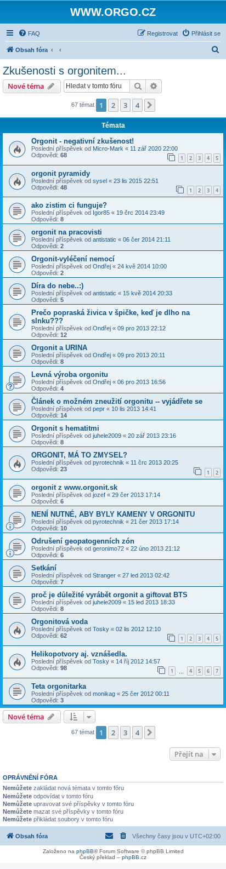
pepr (99, 408)
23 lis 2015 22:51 (136, 181)
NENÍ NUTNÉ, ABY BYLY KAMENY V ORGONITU (113, 514)
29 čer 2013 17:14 (136, 494)
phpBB (85, 851)
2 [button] (113, 105)
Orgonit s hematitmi (65, 428)
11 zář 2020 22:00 (154, 148)
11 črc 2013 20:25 (154, 462)
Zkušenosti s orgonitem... (64, 71)
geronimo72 (108, 548)
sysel (100, 181)
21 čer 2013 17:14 (155, 521)
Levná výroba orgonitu (69, 374)
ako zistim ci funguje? (69, 205)
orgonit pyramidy (60, 173)
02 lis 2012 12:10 (138, 629)
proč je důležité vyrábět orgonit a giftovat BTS (109, 595)
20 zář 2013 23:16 (152, 435)
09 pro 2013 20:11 (141, 355)
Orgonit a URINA (59, 348)
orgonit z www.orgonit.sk (74, 487)
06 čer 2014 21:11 (147, 239)
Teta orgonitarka (58, 686)
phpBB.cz (134, 857)
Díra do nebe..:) (57, 286)
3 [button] (125, 105)
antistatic (104, 239)
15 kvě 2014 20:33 (147, 293)
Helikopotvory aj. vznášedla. (79, 654)
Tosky (101, 629)
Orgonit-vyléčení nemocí (73, 259)
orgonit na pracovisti (66, 232)
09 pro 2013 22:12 (141, 328)
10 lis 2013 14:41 (133, 408)
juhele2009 (107, 435)
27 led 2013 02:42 (146, 575)
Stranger (104, 575)
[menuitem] (29, 33)
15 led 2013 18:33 (151, 602)
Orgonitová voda (59, 622)
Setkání (43, 568)
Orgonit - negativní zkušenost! (82, 141)
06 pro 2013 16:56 (141, 382)
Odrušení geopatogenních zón (82, 541)
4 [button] (137, 105)
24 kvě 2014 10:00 (142, 266)
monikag (104, 693)
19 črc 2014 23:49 (140, 212)
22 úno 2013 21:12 (155, 548)
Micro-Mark (108, 148)
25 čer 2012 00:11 (146, 693)
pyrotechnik (108, 462)
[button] (149, 105)
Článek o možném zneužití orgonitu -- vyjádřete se (116, 401)
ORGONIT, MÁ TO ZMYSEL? (79, 455)
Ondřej (102, 266)
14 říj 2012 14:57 (138, 661)
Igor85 (101, 212)
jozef (99, 494)
